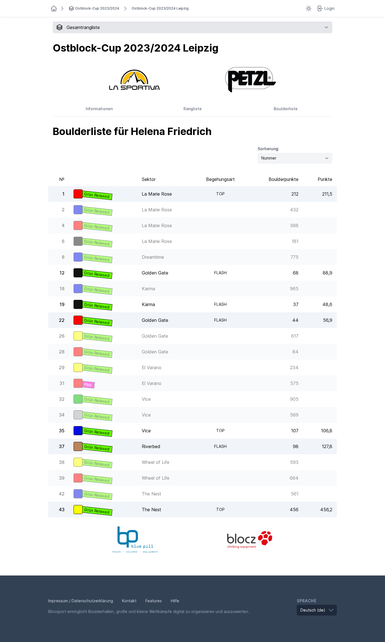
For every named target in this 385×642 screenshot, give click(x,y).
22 (62, 320)
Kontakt (129, 600)
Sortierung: (268, 148)
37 (62, 446)
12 (62, 273)
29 (62, 367)
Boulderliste (286, 108)
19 (62, 304)
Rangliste (192, 108)
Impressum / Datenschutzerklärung (80, 600)
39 (62, 478)
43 (62, 509)
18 (62, 288)
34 (62, 415)
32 (62, 399)
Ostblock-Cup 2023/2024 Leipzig (160, 8)
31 (62, 383)
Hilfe (175, 600)
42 (62, 494)
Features (153, 600)
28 (62, 352)
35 (62, 430)
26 (62, 336)
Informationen (99, 108)
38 (62, 462)
